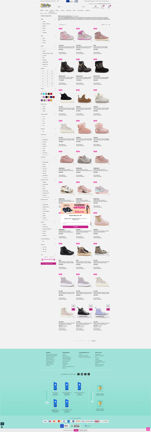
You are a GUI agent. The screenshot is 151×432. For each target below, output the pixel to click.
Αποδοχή (76, 430)
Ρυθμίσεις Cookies (83, 430)
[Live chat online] (148, 429)
